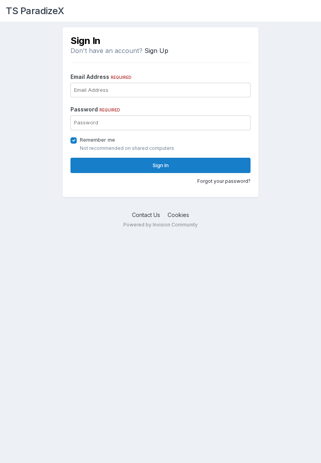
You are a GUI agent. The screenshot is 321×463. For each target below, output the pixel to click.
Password (95, 109)
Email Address (101, 76)
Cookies (178, 214)
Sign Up (156, 51)
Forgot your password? (224, 181)
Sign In (161, 165)
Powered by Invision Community (160, 225)
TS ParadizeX (35, 10)
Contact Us (146, 214)
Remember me (97, 140)
